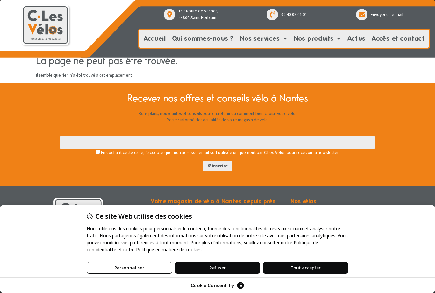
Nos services (260, 38)
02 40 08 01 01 (294, 14)
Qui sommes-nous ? (202, 38)
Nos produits (314, 38)
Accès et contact (398, 38)
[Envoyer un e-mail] (361, 14)
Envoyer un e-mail (387, 14)
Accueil (155, 38)
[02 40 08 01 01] (272, 14)
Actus (356, 38)
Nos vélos (303, 201)
